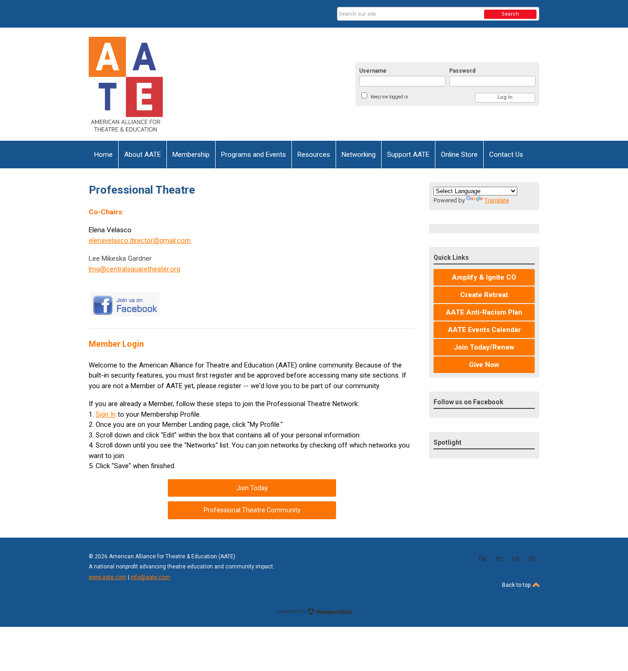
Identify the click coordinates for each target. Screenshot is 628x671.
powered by (292, 611)
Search (510, 14)
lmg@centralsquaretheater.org (134, 269)
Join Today (252, 488)
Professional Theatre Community (252, 510)
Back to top (517, 585)
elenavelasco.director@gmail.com (140, 240)
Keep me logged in (389, 96)
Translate (497, 200)
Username (373, 71)
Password (462, 71)
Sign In (106, 414)
